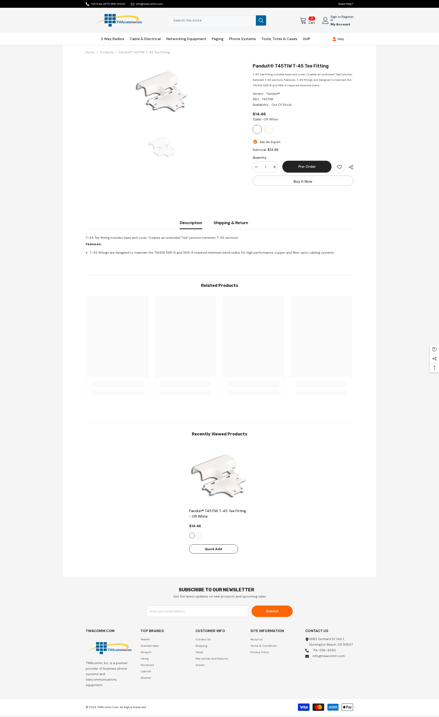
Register (348, 17)
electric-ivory (198, 535)
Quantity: (260, 157)
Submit (272, 611)
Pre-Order (306, 166)
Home (90, 52)
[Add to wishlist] (339, 167)
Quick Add (213, 549)
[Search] (217, 20)
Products (107, 52)
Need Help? (345, 4)
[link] (338, 39)
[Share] (349, 167)
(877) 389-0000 (114, 4)
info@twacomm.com (149, 4)
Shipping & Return (231, 222)
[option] (162, 91)
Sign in (334, 18)
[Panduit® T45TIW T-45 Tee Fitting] (219, 475)
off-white (192, 535)
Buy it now (303, 181)
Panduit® (273, 94)
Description (191, 222)
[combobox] (212, 20)
